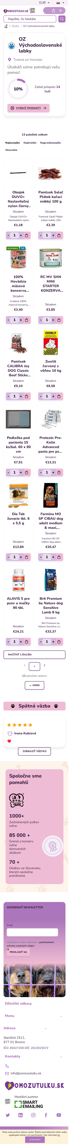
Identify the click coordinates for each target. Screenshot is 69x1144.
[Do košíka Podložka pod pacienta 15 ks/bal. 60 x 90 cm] (27, 472)
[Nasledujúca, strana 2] (34, 666)
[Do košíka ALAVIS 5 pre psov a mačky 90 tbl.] (27, 642)
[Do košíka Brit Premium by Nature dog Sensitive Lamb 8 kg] (59, 642)
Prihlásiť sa (18, 952)
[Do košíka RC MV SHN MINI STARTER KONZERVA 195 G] (59, 320)
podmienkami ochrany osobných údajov (30, 944)
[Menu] (60, 10)
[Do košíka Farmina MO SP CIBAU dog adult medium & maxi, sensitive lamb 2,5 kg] (59, 557)
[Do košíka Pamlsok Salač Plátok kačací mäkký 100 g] (59, 235)
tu (59, 1135)
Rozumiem (35, 1139)
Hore (36, 685)
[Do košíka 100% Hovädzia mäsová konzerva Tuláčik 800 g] (27, 320)
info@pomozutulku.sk (26, 1073)
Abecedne (11, 150)
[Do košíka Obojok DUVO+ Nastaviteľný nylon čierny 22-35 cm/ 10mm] (27, 235)
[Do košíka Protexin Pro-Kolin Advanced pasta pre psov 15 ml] (59, 472)
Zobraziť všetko (34, 751)
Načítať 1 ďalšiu (19, 654)
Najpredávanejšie (50, 142)
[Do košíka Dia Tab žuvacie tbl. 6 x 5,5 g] (27, 557)
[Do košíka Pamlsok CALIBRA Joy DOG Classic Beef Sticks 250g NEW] (27, 396)
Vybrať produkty (28, 108)
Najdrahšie (30, 142)
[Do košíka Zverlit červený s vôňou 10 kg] (59, 396)
